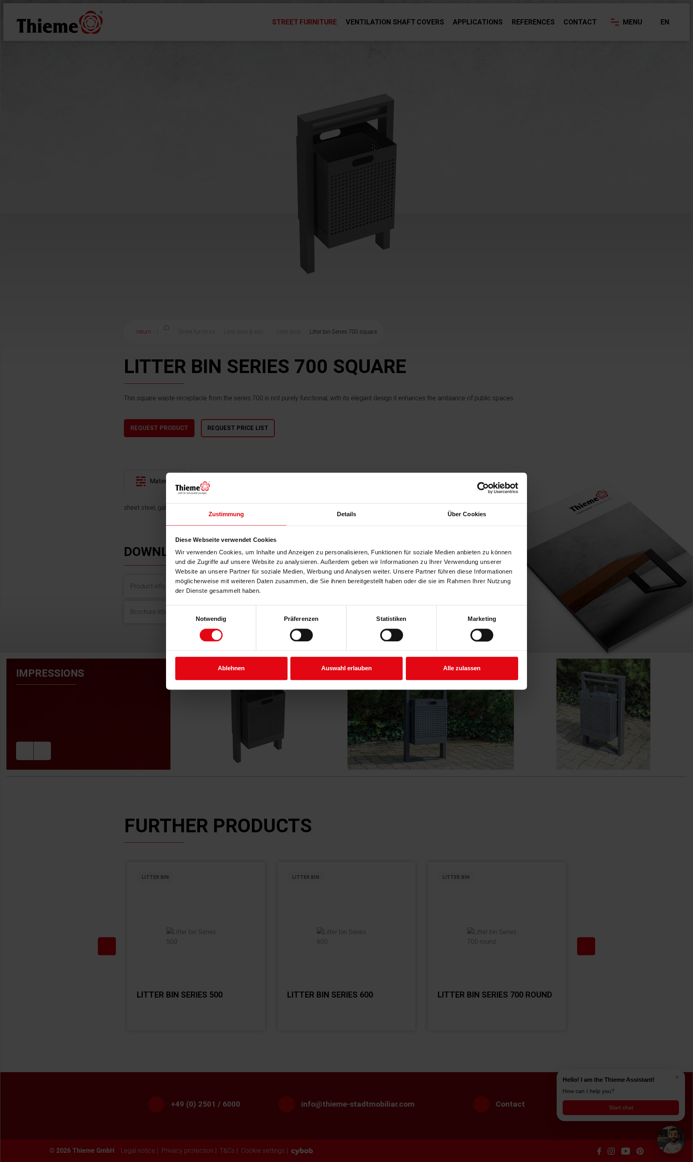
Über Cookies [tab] (467, 514)
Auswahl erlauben (346, 668)
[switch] (301, 635)
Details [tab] (347, 514)
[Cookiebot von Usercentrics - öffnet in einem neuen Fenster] (483, 488)
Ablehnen (231, 668)
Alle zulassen (461, 668)
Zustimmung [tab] (226, 514)
